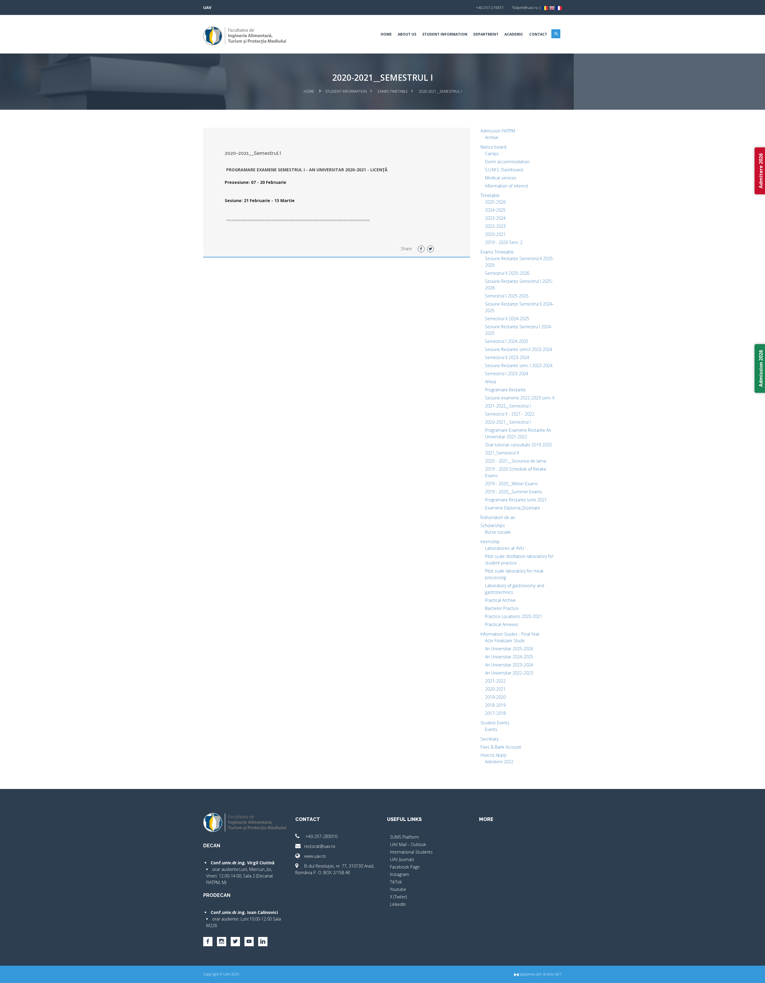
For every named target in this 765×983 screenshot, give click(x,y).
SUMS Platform (404, 837)
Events (491, 729)
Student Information (444, 34)
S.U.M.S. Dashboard (504, 170)
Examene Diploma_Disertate (512, 508)
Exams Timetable (393, 91)
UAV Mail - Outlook (408, 844)
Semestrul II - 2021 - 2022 (509, 414)
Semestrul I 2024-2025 (506, 341)
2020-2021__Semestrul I (508, 422)
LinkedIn (398, 904)
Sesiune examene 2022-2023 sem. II (519, 398)
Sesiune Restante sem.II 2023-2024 (518, 349)
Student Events (495, 723)
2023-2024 (495, 218)
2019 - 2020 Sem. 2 (503, 242)
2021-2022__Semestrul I (508, 406)
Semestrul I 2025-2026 (506, 296)
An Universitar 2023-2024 (509, 665)
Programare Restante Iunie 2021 (516, 500)
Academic (513, 34)
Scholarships (493, 525)
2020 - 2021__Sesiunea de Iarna (515, 461)
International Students (411, 852)
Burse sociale (498, 532)
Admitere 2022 (499, 761)
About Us (407, 34)
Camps (492, 153)
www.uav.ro (315, 856)
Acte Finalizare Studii (504, 640)
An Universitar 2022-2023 (509, 673)
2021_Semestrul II (502, 453)
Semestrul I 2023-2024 (506, 373)
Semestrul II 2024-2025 (507, 318)
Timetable (490, 195)
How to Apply (493, 755)
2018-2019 (495, 705)
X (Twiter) (398, 897)
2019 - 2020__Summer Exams (513, 491)
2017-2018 (495, 713)
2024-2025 (495, 210)
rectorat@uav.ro (319, 846)
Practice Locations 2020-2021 (513, 616)
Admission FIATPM (498, 131)
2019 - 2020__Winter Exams (511, 483)
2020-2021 (495, 234)
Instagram (399, 874)
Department (485, 34)
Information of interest (506, 186)
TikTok (396, 882)
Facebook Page (405, 867)
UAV (207, 7)
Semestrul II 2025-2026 (507, 273)
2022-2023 (495, 226)
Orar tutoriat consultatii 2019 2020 (518, 445)
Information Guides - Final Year (510, 634)
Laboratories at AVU (504, 548)
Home (386, 34)
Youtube (398, 889)
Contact (538, 34)
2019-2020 (495, 697)
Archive (491, 137)
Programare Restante (505, 390)
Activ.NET (554, 974)
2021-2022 (495, 681)
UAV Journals (402, 859)
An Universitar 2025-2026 (509, 648)
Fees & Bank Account (501, 747)
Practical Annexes (501, 624)
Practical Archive (500, 600)
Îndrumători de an (498, 517)
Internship (490, 541)
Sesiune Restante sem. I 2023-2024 (519, 365)
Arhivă (490, 381)
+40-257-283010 (320, 836)
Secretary (489, 739)
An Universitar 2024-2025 (509, 657)
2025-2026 (495, 202)
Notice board (493, 147)
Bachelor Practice (501, 608)
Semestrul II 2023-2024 (507, 357)
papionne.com (530, 974)
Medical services (500, 178)
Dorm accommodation (507, 161)
